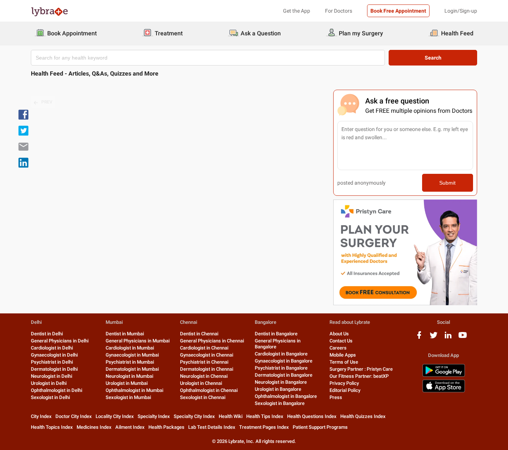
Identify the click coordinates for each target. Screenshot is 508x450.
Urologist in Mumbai (127, 383)
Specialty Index (154, 416)
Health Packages (166, 427)
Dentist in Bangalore (276, 333)
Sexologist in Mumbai (128, 397)
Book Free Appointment (398, 11)
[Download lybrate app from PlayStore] (443, 375)
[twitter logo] (433, 338)
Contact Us (341, 341)
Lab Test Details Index (211, 427)
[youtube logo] (462, 338)
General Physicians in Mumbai (138, 341)
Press (335, 397)
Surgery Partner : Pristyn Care (361, 369)
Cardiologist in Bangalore (281, 354)
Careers (338, 348)
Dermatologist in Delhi (54, 369)
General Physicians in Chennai (212, 341)
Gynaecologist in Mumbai (132, 355)
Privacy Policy (344, 383)
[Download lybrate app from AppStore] (443, 391)
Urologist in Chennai (201, 383)
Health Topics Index (52, 427)
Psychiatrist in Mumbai (130, 362)
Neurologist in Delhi (51, 376)
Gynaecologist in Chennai (206, 355)
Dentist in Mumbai (125, 333)
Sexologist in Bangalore (280, 403)
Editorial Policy (344, 390)
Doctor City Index (73, 416)
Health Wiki (230, 416)
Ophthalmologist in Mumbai (134, 390)
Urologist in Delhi (49, 383)
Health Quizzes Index (363, 416)
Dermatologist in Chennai (206, 369)
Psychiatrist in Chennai (204, 362)
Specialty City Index (194, 416)
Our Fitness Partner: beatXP (359, 376)
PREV (46, 102)
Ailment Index (130, 427)
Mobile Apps (342, 355)
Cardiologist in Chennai (204, 348)
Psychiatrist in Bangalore (281, 368)
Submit (447, 183)
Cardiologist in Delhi (52, 348)
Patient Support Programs (320, 427)
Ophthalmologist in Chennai (209, 390)
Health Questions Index (312, 416)
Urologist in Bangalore (278, 389)
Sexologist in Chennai (202, 397)
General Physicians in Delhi (60, 341)
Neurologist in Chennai (204, 376)
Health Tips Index (264, 416)
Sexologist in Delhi (50, 397)
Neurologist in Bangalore (281, 382)
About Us (339, 333)
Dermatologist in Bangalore (283, 375)
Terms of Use (343, 362)
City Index (41, 416)
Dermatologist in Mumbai (132, 369)
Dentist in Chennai (199, 333)
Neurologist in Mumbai (129, 376)
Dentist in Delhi (47, 333)
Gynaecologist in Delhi (54, 355)
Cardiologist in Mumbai (130, 348)
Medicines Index (94, 427)
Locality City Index (115, 416)
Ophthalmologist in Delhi (56, 390)
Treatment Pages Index (264, 427)
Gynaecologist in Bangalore (283, 361)
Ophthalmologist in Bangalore (286, 396)
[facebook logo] (419, 338)
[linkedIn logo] (448, 338)
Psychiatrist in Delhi (52, 362)
